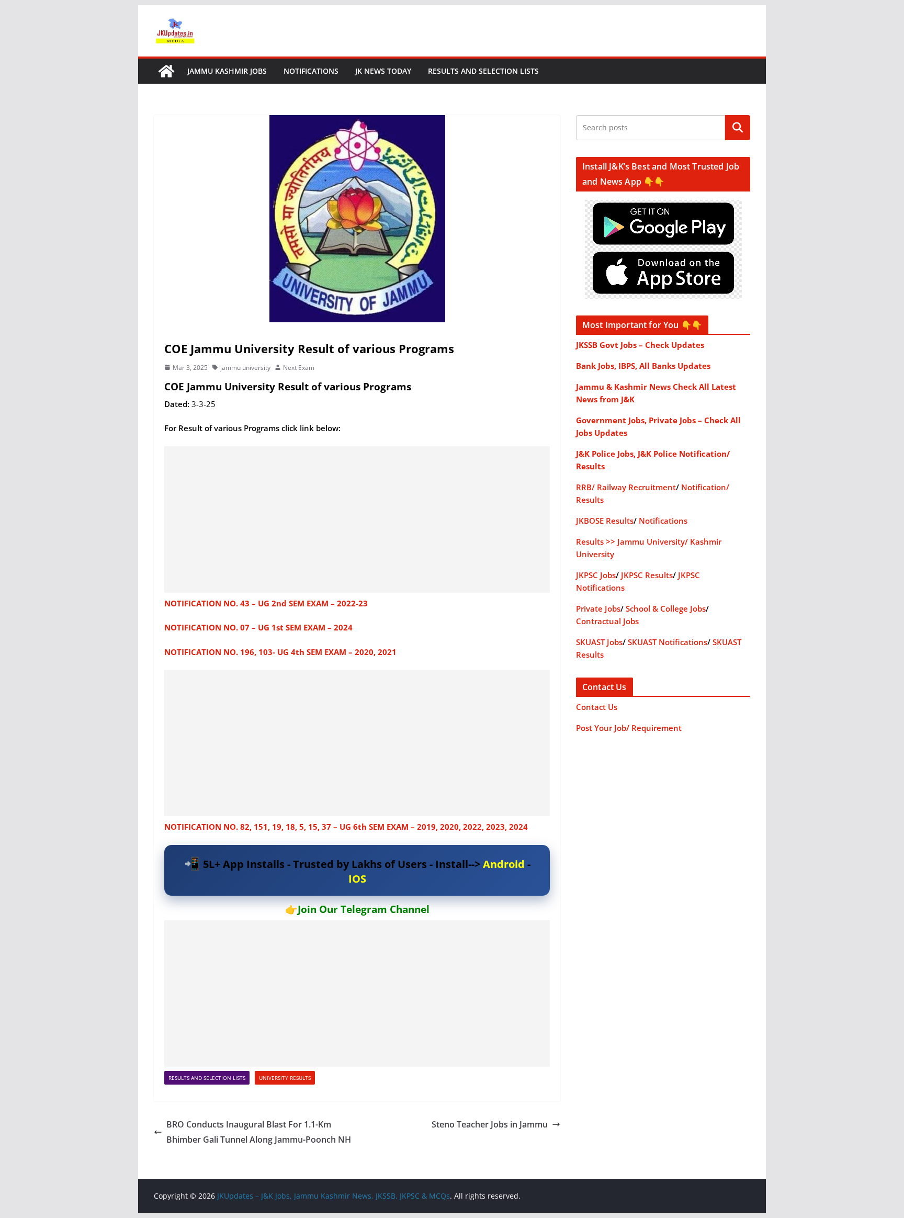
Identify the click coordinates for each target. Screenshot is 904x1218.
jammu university (245, 367)
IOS (357, 879)
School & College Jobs (666, 608)
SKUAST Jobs (599, 642)
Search (737, 127)
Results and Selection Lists (483, 71)
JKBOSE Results (605, 520)
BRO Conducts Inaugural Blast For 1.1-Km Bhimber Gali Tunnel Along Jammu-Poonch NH (258, 1132)
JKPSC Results (647, 575)
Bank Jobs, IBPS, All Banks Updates (643, 365)
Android (504, 864)
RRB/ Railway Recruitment (626, 487)
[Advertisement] (357, 519)
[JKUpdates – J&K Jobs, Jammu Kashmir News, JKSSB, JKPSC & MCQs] (166, 71)
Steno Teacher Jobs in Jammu (490, 1124)
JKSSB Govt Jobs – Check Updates (640, 345)
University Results (285, 1077)
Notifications (311, 71)
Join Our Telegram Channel (364, 909)
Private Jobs (598, 608)
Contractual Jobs (607, 621)
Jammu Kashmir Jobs (227, 71)
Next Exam (298, 367)
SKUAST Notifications (667, 642)
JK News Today (383, 71)
